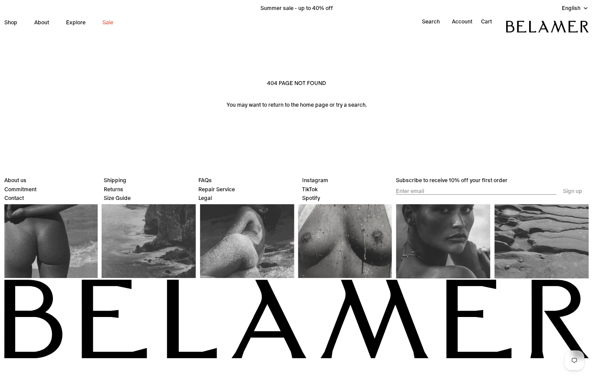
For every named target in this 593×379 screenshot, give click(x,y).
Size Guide (117, 198)
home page (314, 105)
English (571, 8)
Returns (113, 189)
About (41, 22)
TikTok (310, 189)
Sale (107, 22)
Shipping (115, 180)
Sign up (572, 191)
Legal (205, 198)
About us (15, 180)
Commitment (20, 189)
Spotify (311, 198)
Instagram (315, 180)
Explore (76, 22)
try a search (351, 105)
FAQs (205, 180)
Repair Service (216, 189)
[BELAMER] (547, 27)
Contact (14, 198)
